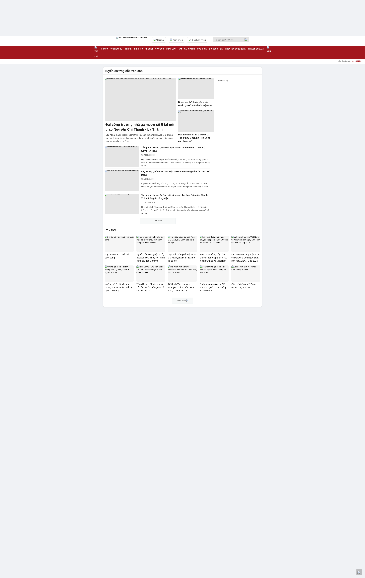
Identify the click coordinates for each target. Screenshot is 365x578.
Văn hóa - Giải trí (187, 49)
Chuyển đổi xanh (256, 49)
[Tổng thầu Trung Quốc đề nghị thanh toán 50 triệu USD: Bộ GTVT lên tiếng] (122, 156)
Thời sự (104, 49)
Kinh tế (128, 49)
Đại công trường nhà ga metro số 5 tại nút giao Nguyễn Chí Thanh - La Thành (140, 127)
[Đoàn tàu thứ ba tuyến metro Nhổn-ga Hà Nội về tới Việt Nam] (196, 88)
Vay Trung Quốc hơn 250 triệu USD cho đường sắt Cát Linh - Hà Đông (175, 173)
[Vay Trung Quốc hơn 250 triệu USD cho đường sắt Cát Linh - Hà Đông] (122, 180)
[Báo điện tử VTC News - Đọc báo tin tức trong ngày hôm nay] (132, 41)
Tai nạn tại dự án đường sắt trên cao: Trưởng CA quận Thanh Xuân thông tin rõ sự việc (174, 197)
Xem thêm (157, 221)
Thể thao (138, 49)
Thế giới (149, 49)
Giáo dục (159, 49)
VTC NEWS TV (116, 49)
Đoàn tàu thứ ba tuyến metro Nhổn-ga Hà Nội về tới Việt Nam (195, 104)
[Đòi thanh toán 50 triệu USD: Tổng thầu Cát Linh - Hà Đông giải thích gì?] (196, 121)
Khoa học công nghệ (235, 49)
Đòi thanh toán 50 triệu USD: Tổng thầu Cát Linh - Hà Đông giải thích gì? (194, 137)
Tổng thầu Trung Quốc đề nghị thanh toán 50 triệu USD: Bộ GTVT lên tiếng (173, 149)
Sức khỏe (202, 49)
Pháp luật (171, 49)
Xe (221, 49)
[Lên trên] (359, 572)
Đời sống (213, 49)
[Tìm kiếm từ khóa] (246, 39)
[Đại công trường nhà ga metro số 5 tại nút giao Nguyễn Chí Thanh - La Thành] (140, 99)
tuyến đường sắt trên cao (124, 71)
